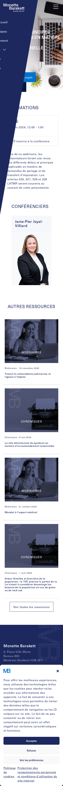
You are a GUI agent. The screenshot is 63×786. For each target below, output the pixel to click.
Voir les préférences (31, 760)
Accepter (31, 741)
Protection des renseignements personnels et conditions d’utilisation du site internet (37, 774)
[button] (57, 671)
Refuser (31, 750)
